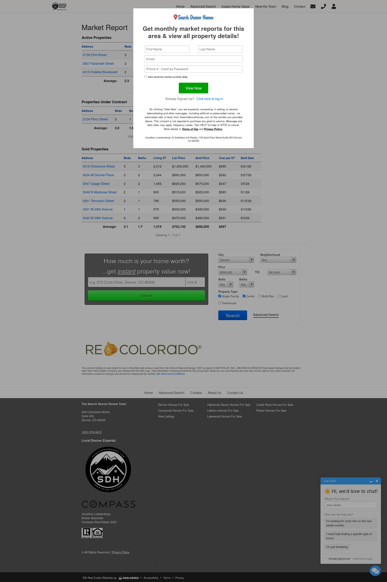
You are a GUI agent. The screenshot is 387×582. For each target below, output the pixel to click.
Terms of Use (190, 129)
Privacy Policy (213, 129)
